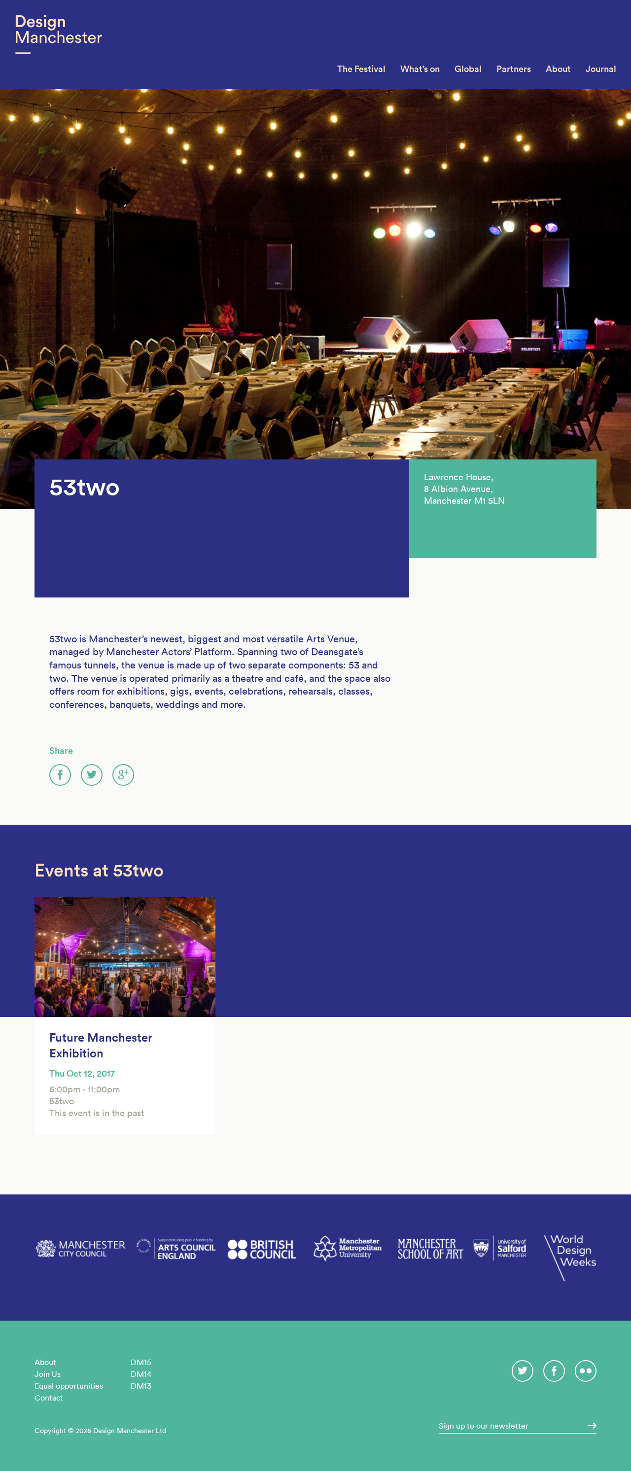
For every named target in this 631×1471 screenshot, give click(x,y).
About (558, 68)
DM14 (141, 1374)
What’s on (420, 68)
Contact (49, 1397)
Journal (601, 68)
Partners (513, 68)
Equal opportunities (69, 1386)
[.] (589, 1425)
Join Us (48, 1374)
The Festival (361, 68)
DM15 (141, 1362)
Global (468, 68)
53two (84, 486)
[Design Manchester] (58, 44)
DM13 (141, 1386)
